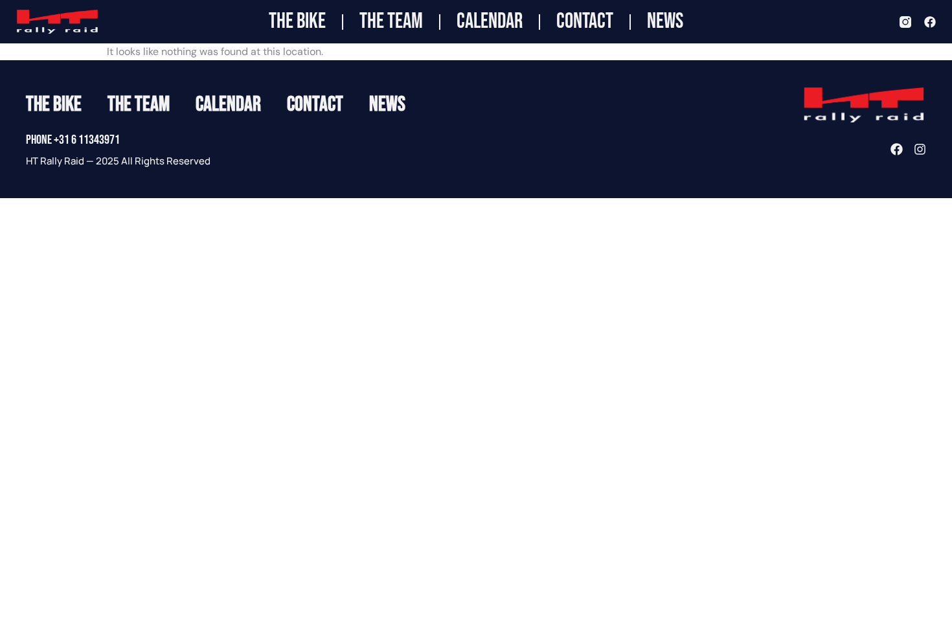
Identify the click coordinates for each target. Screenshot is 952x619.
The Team (391, 21)
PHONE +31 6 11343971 (73, 140)
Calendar (490, 21)
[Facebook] (930, 22)
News (665, 21)
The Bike (297, 21)
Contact (584, 21)
